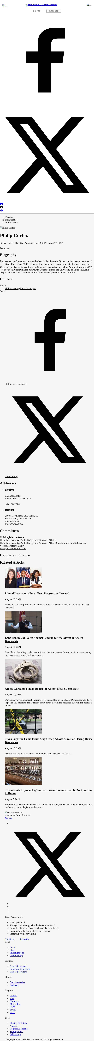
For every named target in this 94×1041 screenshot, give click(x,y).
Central (13, 995)
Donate (36, 11)
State (12, 950)
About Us (9, 939)
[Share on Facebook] (47, 60)
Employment (16, 1031)
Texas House (11, 219)
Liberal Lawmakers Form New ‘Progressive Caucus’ (37, 593)
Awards (13, 1025)
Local (12, 947)
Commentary (16, 955)
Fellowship (15, 1034)
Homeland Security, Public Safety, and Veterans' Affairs (28, 540)
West (12, 1012)
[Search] (89, 5)
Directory (9, 217)
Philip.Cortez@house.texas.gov (20, 288)
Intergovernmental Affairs (13, 548)
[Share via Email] (47, 207)
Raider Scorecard (18, 971)
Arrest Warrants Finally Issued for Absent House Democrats (42, 688)
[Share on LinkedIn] (47, 204)
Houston (14, 1001)
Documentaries (17, 982)
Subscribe (53, 11)
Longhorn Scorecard (20, 968)
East (12, 998)
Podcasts (14, 985)
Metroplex (15, 1004)
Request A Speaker (19, 1028)
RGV (12, 1006)
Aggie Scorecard (18, 966)
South (13, 1009)
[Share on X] (47, 155)
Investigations (17, 952)
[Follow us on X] (49, 903)
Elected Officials (18, 1023)
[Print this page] (47, 210)
